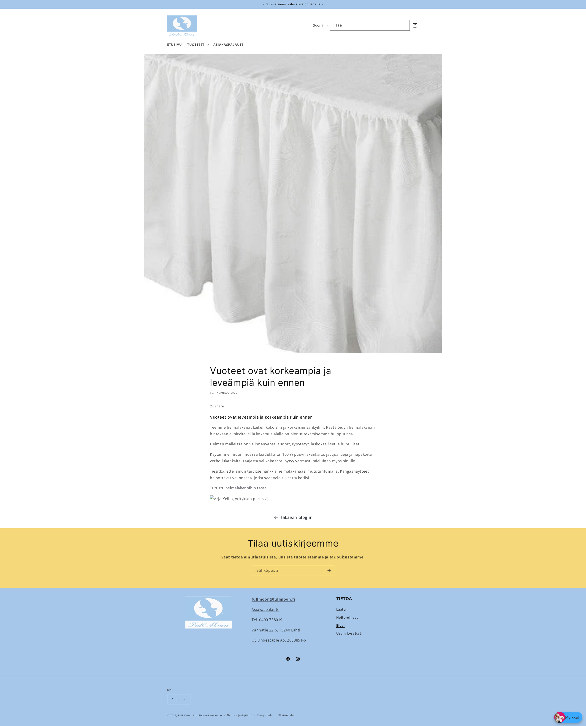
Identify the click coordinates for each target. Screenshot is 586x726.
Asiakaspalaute (265, 609)
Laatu (341, 609)
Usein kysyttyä (349, 633)
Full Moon (185, 715)
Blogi (340, 625)
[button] (197, 44)
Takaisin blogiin (296, 517)
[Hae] (404, 25)
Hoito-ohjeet (347, 617)
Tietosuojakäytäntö (239, 715)
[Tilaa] (329, 570)
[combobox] (370, 25)
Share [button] (219, 406)
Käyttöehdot (286, 715)
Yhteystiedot (265, 715)
